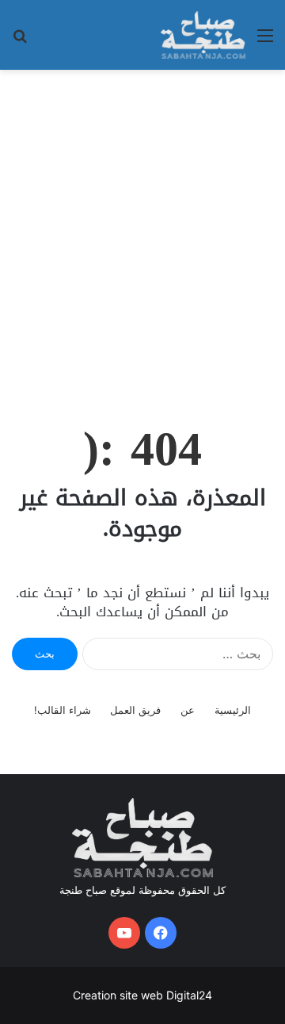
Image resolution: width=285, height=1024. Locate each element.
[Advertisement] (142, 228)
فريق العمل (135, 710)
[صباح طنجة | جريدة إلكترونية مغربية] (203, 35)
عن (187, 710)
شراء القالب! (62, 710)
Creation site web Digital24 (142, 995)
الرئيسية (233, 710)
